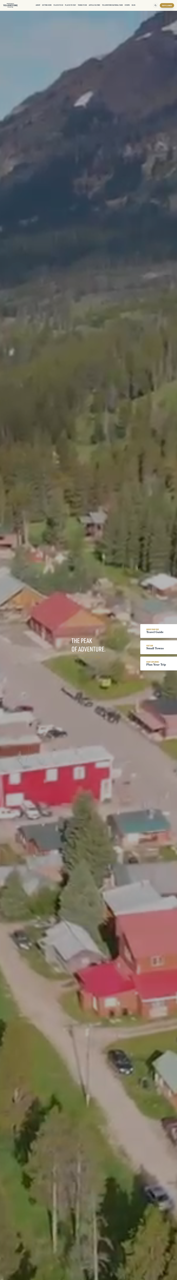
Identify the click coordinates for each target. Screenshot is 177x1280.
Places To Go (58, 5)
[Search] (155, 5)
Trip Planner (167, 5)
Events (127, 5)
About (38, 5)
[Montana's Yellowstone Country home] (10, 5)
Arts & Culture (94, 5)
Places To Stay (70, 5)
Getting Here (47, 5)
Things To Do (82, 5)
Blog (133, 5)
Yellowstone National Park (112, 5)
